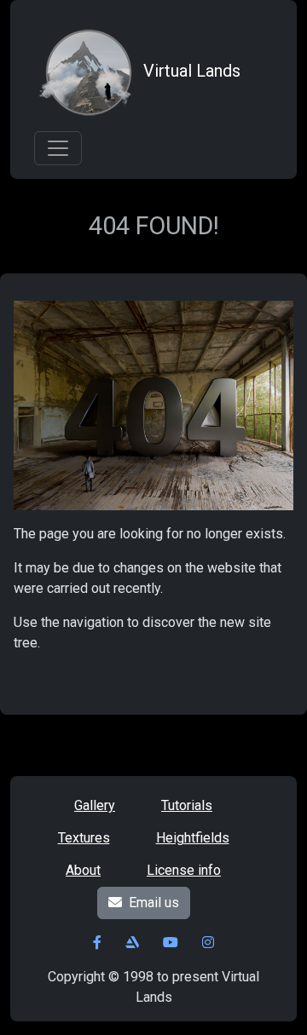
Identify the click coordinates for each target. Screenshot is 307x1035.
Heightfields (192, 838)
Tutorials (186, 805)
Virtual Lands (191, 70)
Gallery (94, 805)
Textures (84, 838)
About (83, 870)
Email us (154, 902)
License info (184, 870)
